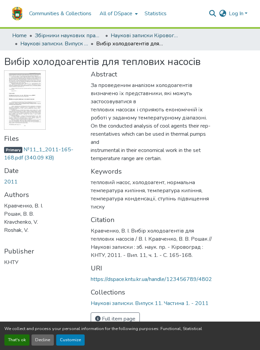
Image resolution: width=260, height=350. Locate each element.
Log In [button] (237, 13)
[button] (17, 13)
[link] (43, 154)
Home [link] (19, 35)
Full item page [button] (118, 319)
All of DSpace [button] (116, 13)
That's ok (17, 340)
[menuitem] (118, 13)
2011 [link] (11, 181)
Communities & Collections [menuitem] (60, 13)
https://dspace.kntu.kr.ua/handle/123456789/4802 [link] (151, 279)
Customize (70, 340)
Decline (42, 340)
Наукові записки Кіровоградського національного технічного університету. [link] (144, 35)
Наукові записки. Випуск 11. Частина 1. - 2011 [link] (54, 43)
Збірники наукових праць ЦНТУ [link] (69, 35)
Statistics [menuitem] (156, 13)
